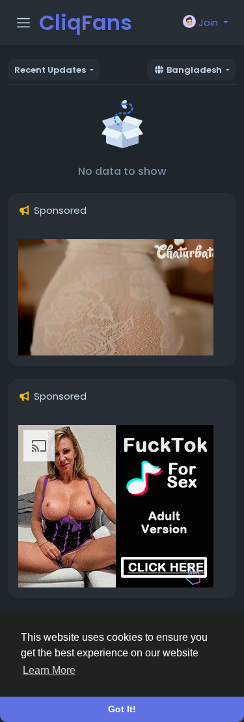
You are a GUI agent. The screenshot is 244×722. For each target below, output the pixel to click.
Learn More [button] (49, 670)
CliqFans (85, 22)
